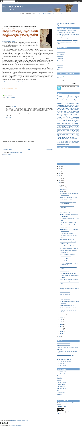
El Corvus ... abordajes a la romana (68, 307)
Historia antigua (60, 65)
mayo (61, 324)
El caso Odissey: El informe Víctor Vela (69, 279)
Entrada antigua (49, 149)
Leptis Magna (72, 141)
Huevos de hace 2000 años (66, 199)
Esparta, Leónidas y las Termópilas (65, 355)
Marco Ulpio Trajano (71, 135)
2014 (60, 168)
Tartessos (77, 141)
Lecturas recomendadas (11, 97)
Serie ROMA (65, 129)
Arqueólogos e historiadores (69, 116)
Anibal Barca (60, 394)
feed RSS (59, 77)
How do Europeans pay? (62, 38)
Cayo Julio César (72, 118)
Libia (69, 142)
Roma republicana (60, 54)
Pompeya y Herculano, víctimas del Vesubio (67, 347)
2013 (60, 171)
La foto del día (64, 100)
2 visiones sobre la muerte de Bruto (68, 222)
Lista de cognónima (61, 365)
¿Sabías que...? (74, 114)
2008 (60, 182)
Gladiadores (72, 130)
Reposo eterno (63, 210)
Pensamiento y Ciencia (65, 120)
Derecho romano (64, 142)
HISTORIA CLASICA (12, 6)
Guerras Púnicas (65, 130)
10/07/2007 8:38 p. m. (16, 106)
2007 (60, 185)
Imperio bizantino (64, 141)
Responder (8, 117)
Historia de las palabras (68, 137)
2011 (60, 175)
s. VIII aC (67, 144)
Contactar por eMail (61, 406)
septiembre (63, 314)
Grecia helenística (60, 56)
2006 (60, 336)
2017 (60, 166)
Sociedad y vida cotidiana (65, 103)
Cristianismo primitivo (61, 52)
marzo (61, 329)
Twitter (77, 86)
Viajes (59, 116)
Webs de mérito (75, 125)
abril (61, 326)
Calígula (59, 135)
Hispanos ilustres (73, 138)
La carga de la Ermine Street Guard (68, 245)
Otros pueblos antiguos (69, 108)
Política (58, 141)
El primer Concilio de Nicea (63, 345)
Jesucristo (59, 131)
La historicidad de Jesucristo (63, 343)
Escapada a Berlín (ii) (65, 258)
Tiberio (58, 142)
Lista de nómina (60, 363)
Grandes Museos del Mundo (68, 110)
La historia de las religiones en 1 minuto (69, 248)
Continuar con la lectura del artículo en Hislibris (15, 82)
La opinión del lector (68, 116)
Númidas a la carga (64, 271)
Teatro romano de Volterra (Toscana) (68, 197)
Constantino (60, 138)
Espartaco (59, 396)
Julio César (59, 390)
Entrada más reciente (7, 149)
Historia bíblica (60, 67)
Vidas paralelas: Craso (65, 212)
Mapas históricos (74, 142)
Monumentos (75, 106)
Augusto (72, 129)
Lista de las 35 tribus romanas (64, 361)
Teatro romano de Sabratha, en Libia (68, 224)
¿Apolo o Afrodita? (64, 260)
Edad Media (67, 139)
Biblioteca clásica (47, 13)
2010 (60, 178)
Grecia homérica (60, 60)
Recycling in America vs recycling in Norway (67, 40)
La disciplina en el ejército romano (68, 273)
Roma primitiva (74, 134)
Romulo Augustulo (61, 388)
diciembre (62, 187)
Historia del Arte (73, 98)
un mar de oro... (63, 285)
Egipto (58, 62)
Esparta (67, 127)
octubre (62, 191)
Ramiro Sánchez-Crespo (15, 420)
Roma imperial (60, 49)
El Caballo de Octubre (65, 227)
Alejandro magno (61, 384)
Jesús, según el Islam (65, 294)
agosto (62, 317)
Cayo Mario (61, 139)
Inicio (29, 149)
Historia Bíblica (66, 123)
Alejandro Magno (61, 127)
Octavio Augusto (61, 392)
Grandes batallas (67, 125)
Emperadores (67, 106)
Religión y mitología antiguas (65, 112)
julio (61, 319)
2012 (60, 173)
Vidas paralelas (64, 114)
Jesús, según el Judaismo (66, 296)
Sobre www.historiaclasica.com (68, 133)
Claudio (59, 375)
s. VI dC (63, 144)
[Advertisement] (41, 19)
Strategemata (66, 138)
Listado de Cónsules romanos (64, 359)
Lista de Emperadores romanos (64, 357)
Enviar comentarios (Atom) (15, 152)
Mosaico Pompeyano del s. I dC (67, 239)
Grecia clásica (60, 58)
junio (61, 321)
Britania (77, 130)
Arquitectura (76, 126)
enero (61, 333)
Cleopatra (64, 135)
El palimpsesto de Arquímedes (67, 305)
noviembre (62, 189)
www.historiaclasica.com (7, 90)
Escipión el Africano (61, 386)
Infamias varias (69, 122)
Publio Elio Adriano (69, 133)
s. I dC (77, 137)
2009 (60, 180)
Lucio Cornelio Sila (74, 139)
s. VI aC (60, 144)
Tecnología (70, 109)
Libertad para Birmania (65, 299)
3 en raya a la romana (65, 292)
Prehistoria (59, 69)
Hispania (59, 108)
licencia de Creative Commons (16, 425)
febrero (62, 331)
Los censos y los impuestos (66, 233)
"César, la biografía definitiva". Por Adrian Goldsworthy (19, 26)
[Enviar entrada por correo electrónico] (2, 97)
